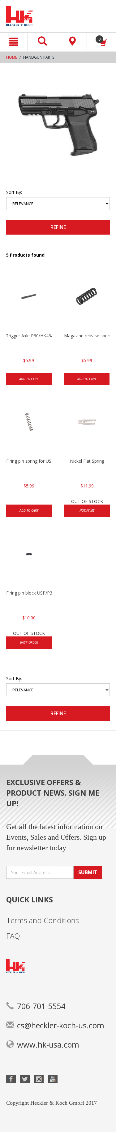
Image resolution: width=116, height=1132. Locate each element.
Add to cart (28, 379)
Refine (58, 227)
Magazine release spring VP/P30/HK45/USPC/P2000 (87, 336)
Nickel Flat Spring (87, 461)
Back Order (29, 642)
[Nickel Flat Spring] (87, 427)
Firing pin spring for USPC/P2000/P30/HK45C (29, 461)
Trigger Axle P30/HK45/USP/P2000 (29, 336)
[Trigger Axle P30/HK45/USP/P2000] (29, 302)
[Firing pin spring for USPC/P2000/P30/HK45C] (29, 427)
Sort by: (14, 192)
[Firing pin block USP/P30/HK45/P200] (29, 559)
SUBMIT (87, 872)
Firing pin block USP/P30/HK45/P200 (29, 593)
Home (11, 57)
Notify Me (86, 510)
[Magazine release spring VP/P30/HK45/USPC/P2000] (87, 302)
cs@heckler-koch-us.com (60, 1025)
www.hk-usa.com (48, 1044)
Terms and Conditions (42, 920)
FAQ (13, 936)
